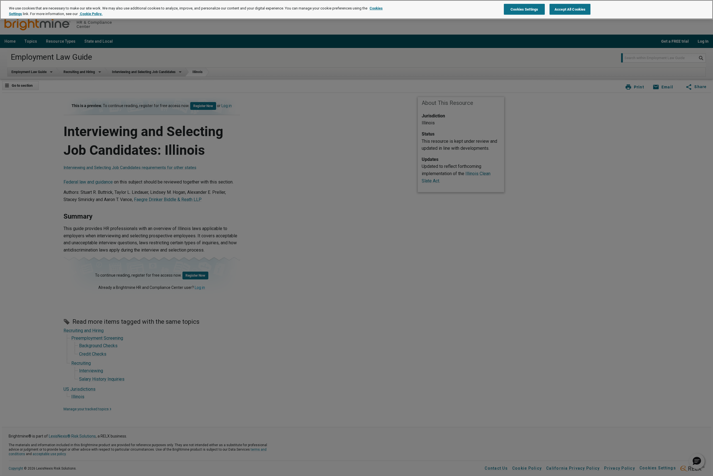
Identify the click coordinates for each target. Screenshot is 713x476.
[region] (356, 9)
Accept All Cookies (570, 9)
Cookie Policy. (90, 14)
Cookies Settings (524, 9)
